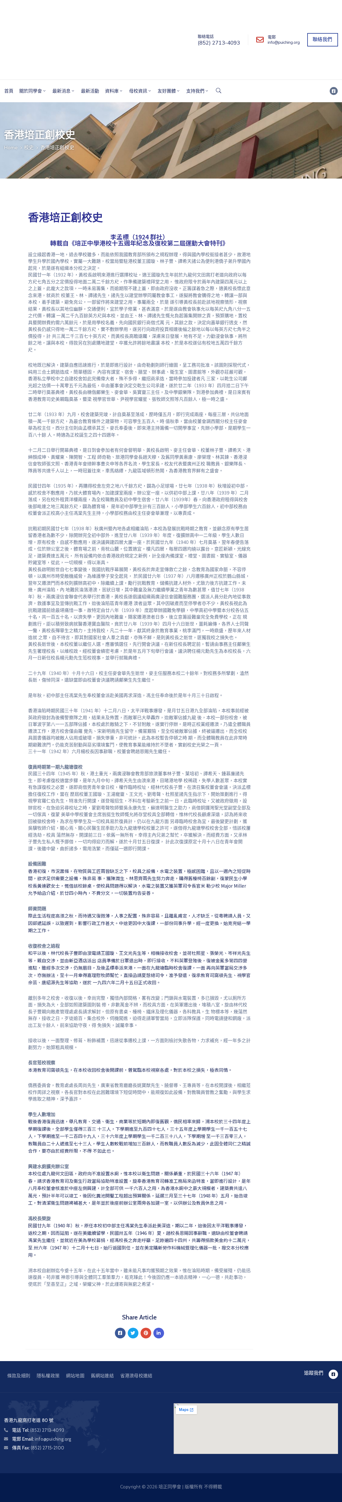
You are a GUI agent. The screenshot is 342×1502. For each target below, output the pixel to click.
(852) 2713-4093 (219, 42)
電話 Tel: (38, 1430)
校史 (29, 147)
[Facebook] (120, 1333)
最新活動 (90, 91)
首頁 (8, 91)
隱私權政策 (48, 1375)
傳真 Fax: (38, 1447)
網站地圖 (75, 1375)
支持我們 (195, 91)
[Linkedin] (158, 1333)
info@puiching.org (284, 42)
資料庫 (112, 91)
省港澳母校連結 (136, 1375)
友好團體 (167, 91)
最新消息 (61, 91)
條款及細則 (18, 1375)
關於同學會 (30, 91)
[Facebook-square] (334, 91)
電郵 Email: (41, 1439)
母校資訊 (138, 91)
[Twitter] (133, 1333)
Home (11, 147)
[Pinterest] (146, 1333)
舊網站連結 (102, 1375)
